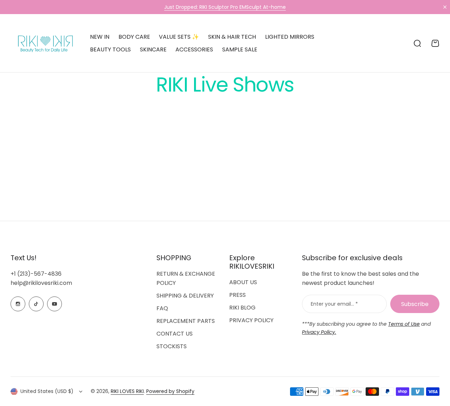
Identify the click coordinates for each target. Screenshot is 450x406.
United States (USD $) (46, 391)
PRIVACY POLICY (251, 320)
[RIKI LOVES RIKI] (44, 43)
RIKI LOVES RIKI (127, 391)
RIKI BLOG (242, 308)
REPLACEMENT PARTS (185, 321)
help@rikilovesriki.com (41, 283)
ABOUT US (243, 282)
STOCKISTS (171, 346)
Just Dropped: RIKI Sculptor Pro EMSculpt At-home (225, 7)
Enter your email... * (334, 303)
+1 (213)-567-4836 (36, 274)
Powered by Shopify (170, 391)
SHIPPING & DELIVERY (185, 296)
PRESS (237, 295)
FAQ (162, 308)
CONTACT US (174, 334)
